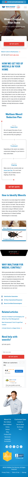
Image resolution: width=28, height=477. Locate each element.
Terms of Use (15, 472)
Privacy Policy (6, 472)
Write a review (19, 371)
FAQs (20, 429)
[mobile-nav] (25, 7)
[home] (11, 7)
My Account (20, 427)
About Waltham (7, 424)
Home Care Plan (8, 170)
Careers (7, 429)
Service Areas (20, 424)
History (7, 427)
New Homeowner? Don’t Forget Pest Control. (12, 323)
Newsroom (7, 437)
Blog (7, 432)
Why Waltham (7, 422)
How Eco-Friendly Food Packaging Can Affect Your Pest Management (13, 318)
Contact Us (20, 422)
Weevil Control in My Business (10, 51)
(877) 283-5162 (19, 2)
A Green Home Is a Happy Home (11, 328)
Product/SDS (7, 434)
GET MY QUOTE (14, 187)
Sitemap (24, 472)
